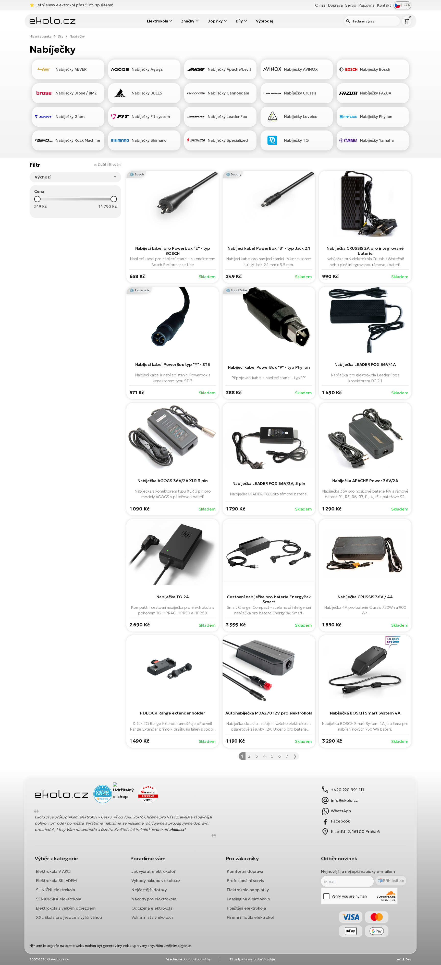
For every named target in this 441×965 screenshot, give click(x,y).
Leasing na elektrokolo (248, 898)
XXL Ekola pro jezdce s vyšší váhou (69, 917)
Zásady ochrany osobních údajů (252, 959)
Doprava (335, 5)
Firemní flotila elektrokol (250, 917)
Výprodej (264, 21)
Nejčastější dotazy (149, 889)
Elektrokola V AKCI (53, 871)
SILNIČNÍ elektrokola (55, 889)
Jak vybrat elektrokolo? (153, 871)
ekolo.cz (176, 829)
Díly (239, 21)
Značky (187, 21)
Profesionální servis (245, 880)
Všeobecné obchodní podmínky (188, 959)
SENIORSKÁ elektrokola (58, 898)
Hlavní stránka (41, 36)
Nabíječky (77, 36)
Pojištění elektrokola (246, 907)
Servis (350, 5)
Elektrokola (157, 21)
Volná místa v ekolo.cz (152, 917)
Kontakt (384, 5)
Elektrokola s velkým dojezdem (66, 907)
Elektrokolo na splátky (248, 889)
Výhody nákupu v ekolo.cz (155, 880)
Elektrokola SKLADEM (56, 880)
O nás (320, 5)
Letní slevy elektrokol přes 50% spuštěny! (74, 5)
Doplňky (215, 21)
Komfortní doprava (245, 871)
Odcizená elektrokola (152, 907)
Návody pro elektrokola (153, 898)
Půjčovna (366, 5)
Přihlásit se (393, 880)
